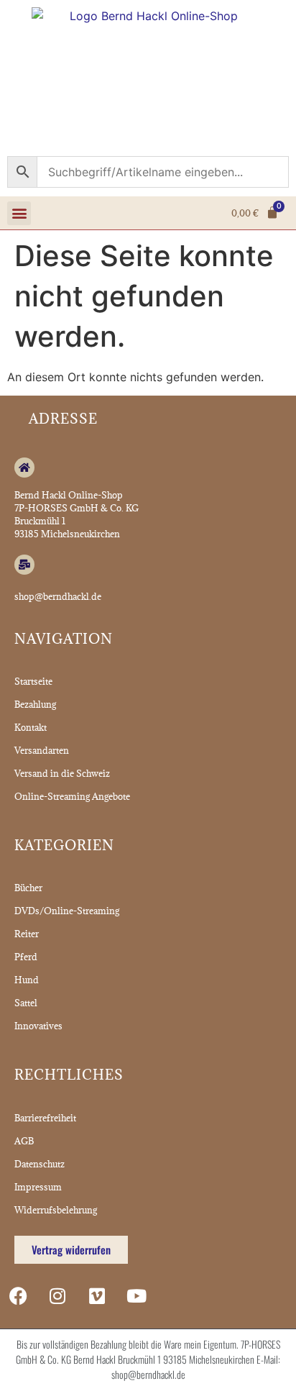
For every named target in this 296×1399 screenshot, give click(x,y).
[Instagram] (57, 1296)
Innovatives (38, 1025)
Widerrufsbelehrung (55, 1210)
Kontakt (30, 727)
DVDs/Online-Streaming (66, 910)
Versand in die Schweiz (62, 773)
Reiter (26, 933)
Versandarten (41, 750)
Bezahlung (35, 704)
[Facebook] (18, 1296)
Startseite (33, 681)
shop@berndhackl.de (57, 596)
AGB (24, 1141)
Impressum (38, 1187)
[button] (19, 213)
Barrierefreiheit (45, 1118)
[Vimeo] (97, 1296)
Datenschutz (39, 1164)
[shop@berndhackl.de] (24, 565)
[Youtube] (136, 1296)
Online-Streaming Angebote (72, 796)
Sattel (25, 1002)
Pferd (25, 956)
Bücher (28, 887)
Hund (26, 979)
